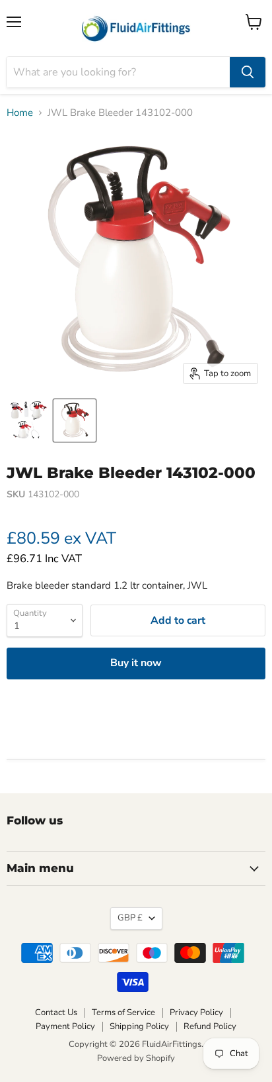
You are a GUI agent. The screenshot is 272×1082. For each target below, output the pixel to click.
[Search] (247, 72)
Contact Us (56, 1012)
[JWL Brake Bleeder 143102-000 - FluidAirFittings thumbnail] (74, 420)
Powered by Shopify (136, 1058)
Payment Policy (65, 1026)
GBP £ (130, 918)
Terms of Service (123, 1012)
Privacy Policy (196, 1012)
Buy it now (136, 663)
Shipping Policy (139, 1026)
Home (20, 113)
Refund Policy (210, 1026)
